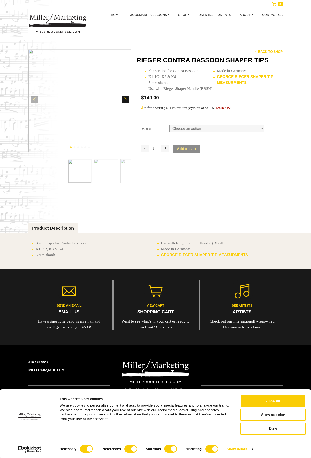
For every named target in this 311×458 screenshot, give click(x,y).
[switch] (130, 449)
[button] (71, 147)
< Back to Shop (269, 51)
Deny (273, 428)
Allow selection (273, 415)
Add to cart (186, 149)
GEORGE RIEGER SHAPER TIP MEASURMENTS (204, 255)
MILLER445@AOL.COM (46, 370)
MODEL (148, 129)
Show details (237, 449)
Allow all (273, 401)
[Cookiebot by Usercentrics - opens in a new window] (29, 449)
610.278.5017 (38, 362)
